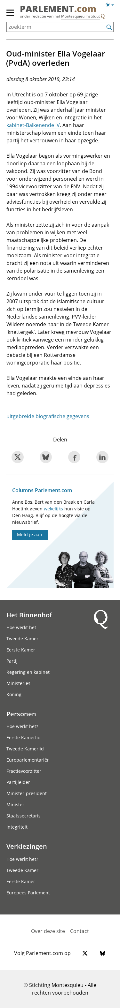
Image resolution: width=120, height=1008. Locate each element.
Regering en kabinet (28, 672)
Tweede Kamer (22, 639)
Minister (15, 804)
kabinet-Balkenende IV (33, 125)
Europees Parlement (28, 893)
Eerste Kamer (20, 650)
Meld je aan (29, 534)
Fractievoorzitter (23, 771)
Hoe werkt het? (22, 726)
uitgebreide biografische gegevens (47, 416)
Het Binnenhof (29, 614)
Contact (79, 931)
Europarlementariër (27, 760)
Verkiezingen (26, 846)
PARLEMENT (58, 9)
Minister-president (26, 793)
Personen (21, 713)
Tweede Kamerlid (25, 749)
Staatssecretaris (23, 816)
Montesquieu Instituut (80, 16)
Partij (12, 661)
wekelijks (53, 509)
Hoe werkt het (21, 627)
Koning (13, 694)
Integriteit (17, 827)
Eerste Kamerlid (23, 737)
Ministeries (18, 683)
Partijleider (18, 782)
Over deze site (48, 931)
